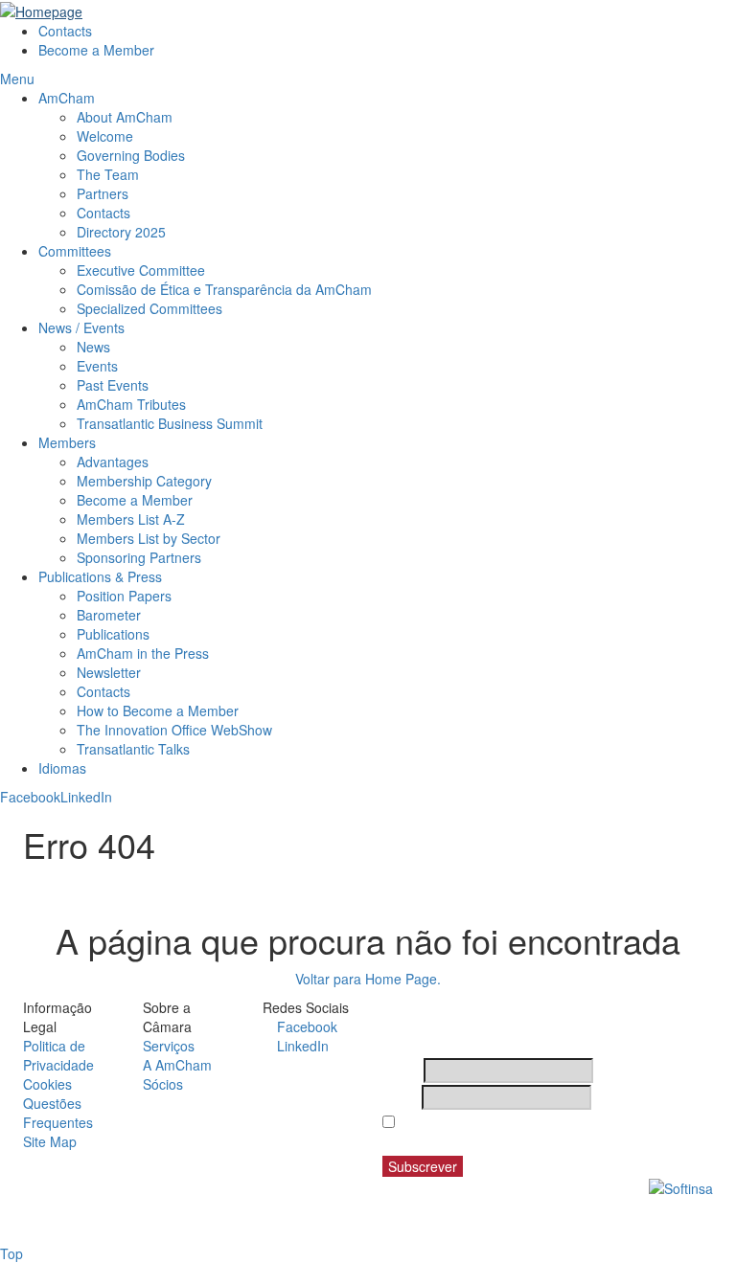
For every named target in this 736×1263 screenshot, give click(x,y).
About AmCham (124, 116)
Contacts (65, 30)
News (93, 346)
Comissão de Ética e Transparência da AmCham (224, 289)
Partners (102, 193)
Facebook (30, 796)
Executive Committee (141, 270)
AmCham (66, 97)
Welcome (105, 136)
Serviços (169, 1045)
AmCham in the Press (143, 653)
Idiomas (62, 768)
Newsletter (109, 672)
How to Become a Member (158, 710)
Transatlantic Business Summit (170, 423)
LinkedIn (86, 796)
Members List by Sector (150, 538)
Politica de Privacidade (58, 1055)
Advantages (113, 461)
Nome (401, 1070)
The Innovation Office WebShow (174, 729)
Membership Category (144, 480)
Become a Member (96, 49)
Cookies (47, 1084)
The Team (108, 174)
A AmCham (177, 1064)
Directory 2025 (121, 231)
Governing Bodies (131, 155)
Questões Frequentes (58, 1113)
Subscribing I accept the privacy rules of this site (537, 1132)
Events (97, 365)
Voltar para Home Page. (368, 978)
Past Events (113, 385)
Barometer (109, 614)
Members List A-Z (131, 519)
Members (67, 442)
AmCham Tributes (131, 404)
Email (400, 1097)
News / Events (81, 327)
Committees (74, 250)
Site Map (50, 1141)
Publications (113, 633)
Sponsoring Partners (139, 557)
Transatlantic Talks (133, 748)
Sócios (163, 1084)
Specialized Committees (149, 308)
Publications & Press (100, 576)
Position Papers (124, 595)
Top (11, 1253)
